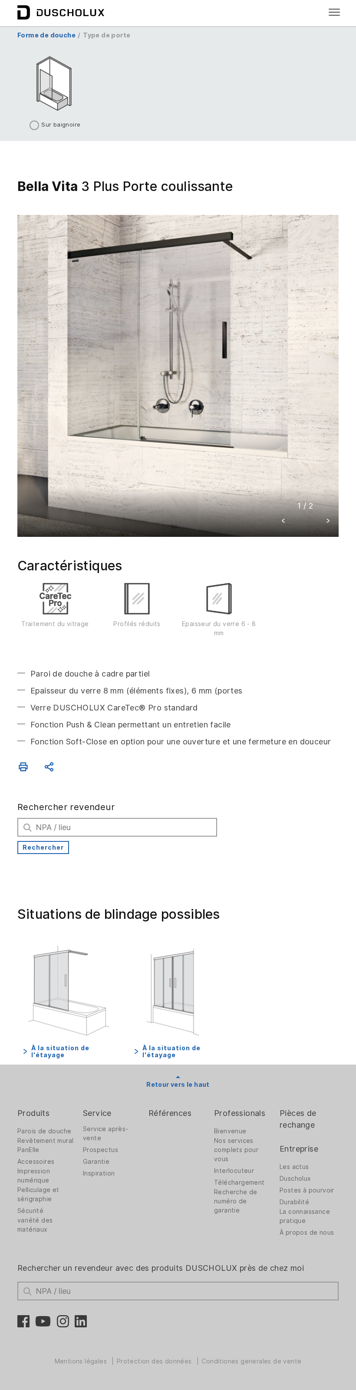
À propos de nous (307, 1232)
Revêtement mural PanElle (45, 1145)
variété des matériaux (35, 1225)
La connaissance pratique (305, 1216)
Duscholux (295, 1178)
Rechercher (43, 847)
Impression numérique (33, 1176)
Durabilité (294, 1202)
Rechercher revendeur (66, 807)
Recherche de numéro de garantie (235, 1201)
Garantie (96, 1161)
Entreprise (299, 1148)
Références (169, 1113)
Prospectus (100, 1149)
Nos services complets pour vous (236, 1149)
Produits (33, 1113)
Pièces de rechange (298, 1119)
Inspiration (99, 1173)
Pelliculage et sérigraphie (38, 1194)
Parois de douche (44, 1131)
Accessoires (35, 1161)
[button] (283, 522)
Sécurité (30, 1210)
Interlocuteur (234, 1170)
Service (97, 1113)
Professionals (239, 1113)
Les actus (294, 1166)
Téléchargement (239, 1182)
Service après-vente (106, 1133)
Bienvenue (230, 1131)
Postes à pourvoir (307, 1190)
